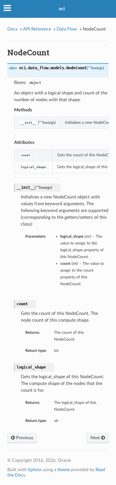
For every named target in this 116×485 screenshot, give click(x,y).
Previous (24, 438)
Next (95, 438)
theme (63, 469)
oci (62, 9)
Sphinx (34, 469)
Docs (12, 29)
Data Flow (67, 29)
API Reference (37, 29)
